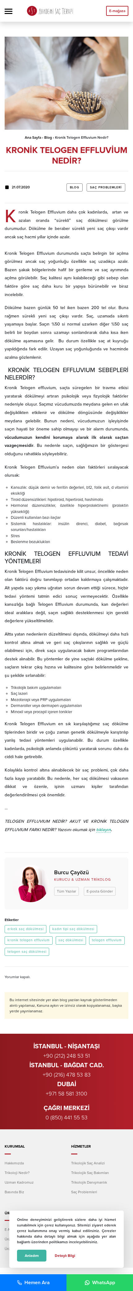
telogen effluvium (107, 940)
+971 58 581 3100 (66, 1093)
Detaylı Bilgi (65, 1255)
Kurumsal (15, 1146)
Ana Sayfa (33, 137)
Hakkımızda (14, 1163)
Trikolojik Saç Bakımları (90, 1173)
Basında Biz (14, 1192)
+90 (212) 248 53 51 (66, 1055)
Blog (48, 137)
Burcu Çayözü (71, 872)
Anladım (32, 1255)
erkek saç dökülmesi (25, 929)
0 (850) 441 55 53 (66, 1117)
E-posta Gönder (100, 891)
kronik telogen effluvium (28, 940)
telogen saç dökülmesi (26, 952)
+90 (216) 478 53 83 (67, 1074)
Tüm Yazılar (66, 891)
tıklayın (103, 829)
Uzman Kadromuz (19, 1182)
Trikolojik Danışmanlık (89, 1182)
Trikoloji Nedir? (17, 1173)
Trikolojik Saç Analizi (88, 1163)
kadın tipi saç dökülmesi (73, 929)
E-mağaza (117, 11)
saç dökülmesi (70, 940)
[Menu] (8, 11)
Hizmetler (81, 1146)
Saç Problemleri (106, 187)
